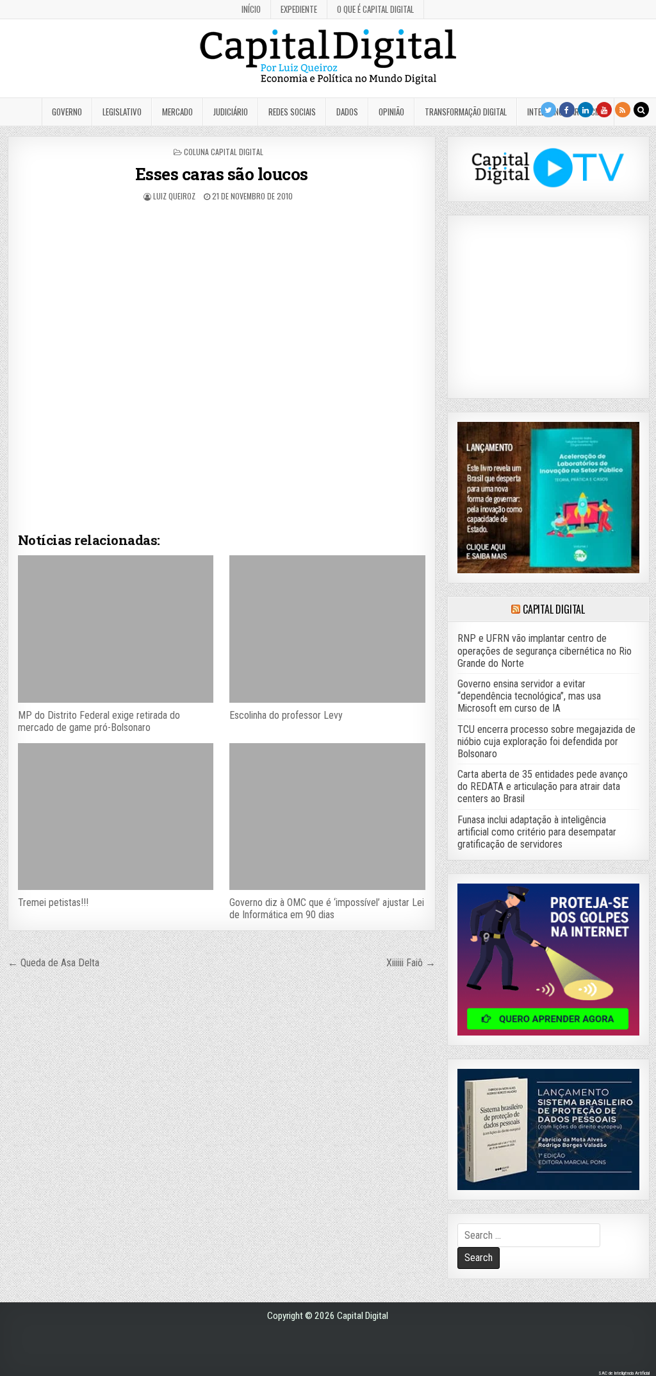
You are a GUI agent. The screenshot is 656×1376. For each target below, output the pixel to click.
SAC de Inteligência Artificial (624, 1373)
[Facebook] (567, 109)
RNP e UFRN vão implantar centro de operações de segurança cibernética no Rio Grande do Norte (544, 650)
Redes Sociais (292, 111)
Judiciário (230, 111)
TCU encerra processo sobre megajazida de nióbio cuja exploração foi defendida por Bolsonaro (546, 741)
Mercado (177, 111)
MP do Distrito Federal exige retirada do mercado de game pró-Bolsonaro (99, 721)
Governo (67, 111)
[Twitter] (548, 109)
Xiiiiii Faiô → (411, 963)
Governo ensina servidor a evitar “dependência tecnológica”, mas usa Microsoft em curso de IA (529, 696)
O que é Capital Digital (375, 9)
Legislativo (122, 111)
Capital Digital (554, 609)
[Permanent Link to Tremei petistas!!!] (115, 816)
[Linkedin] (585, 109)
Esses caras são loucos (221, 174)
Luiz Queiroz (174, 195)
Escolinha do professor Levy (286, 715)
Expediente (299, 9)
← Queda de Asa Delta (53, 963)
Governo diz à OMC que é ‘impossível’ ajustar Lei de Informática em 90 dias (326, 908)
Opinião (391, 111)
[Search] (641, 109)
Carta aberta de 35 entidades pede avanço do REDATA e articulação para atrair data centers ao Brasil (542, 786)
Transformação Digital (466, 111)
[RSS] (622, 109)
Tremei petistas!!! (53, 902)
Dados (347, 111)
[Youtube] (604, 109)
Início (251, 9)
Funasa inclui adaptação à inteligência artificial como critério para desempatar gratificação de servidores (536, 832)
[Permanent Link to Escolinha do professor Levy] (327, 628)
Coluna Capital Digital (223, 151)
